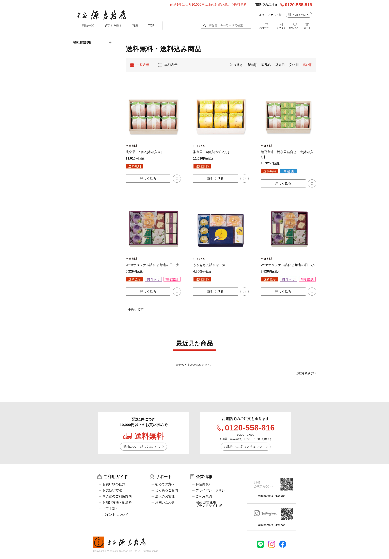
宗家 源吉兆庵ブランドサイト (207, 504)
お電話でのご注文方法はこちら (244, 446)
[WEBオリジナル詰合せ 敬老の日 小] (288, 225)
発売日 (280, 65)
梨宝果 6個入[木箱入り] (211, 152)
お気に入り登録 (177, 179)
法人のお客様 (165, 496)
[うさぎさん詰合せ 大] (220, 225)
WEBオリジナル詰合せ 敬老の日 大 (152, 265)
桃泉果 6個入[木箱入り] (143, 152)
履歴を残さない (306, 373)
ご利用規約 (204, 496)
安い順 (294, 65)
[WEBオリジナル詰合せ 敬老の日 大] (153, 225)
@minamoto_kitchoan (271, 495)
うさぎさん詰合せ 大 (209, 265)
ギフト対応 (111, 508)
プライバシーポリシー (212, 490)
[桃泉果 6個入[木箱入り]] (153, 112)
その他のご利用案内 (117, 496)
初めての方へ (300, 14)
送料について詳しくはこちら (141, 446)
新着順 (252, 65)
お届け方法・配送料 (117, 502)
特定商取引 (204, 484)
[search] (204, 25)
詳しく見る (148, 178)
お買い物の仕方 (114, 484)
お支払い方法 (112, 490)
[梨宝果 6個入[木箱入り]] (220, 112)
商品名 (266, 65)
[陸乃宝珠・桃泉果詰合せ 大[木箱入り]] (288, 112)
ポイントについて (115, 514)
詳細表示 (171, 65)
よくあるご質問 (166, 490)
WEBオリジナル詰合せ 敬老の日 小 (287, 265)
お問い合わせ (165, 502)
